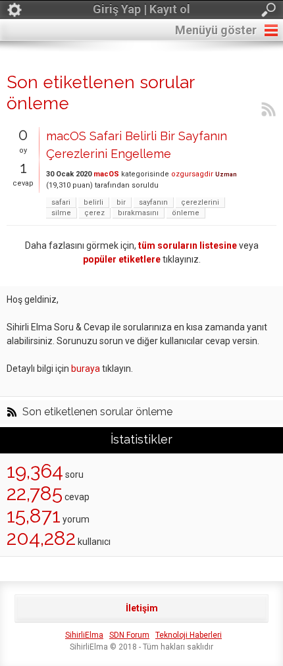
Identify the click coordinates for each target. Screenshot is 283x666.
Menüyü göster (216, 30)
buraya (85, 368)
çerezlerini (200, 202)
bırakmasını (138, 213)
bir (121, 202)
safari (60, 202)
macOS (106, 174)
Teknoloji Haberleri (188, 635)
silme (61, 213)
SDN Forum (129, 635)
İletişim (142, 608)
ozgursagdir (192, 174)
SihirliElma (84, 635)
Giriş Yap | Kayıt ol (141, 9)
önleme (185, 213)
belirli (93, 202)
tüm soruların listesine (187, 245)
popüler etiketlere (122, 259)
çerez (94, 213)
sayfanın (153, 202)
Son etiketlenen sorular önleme (97, 412)
